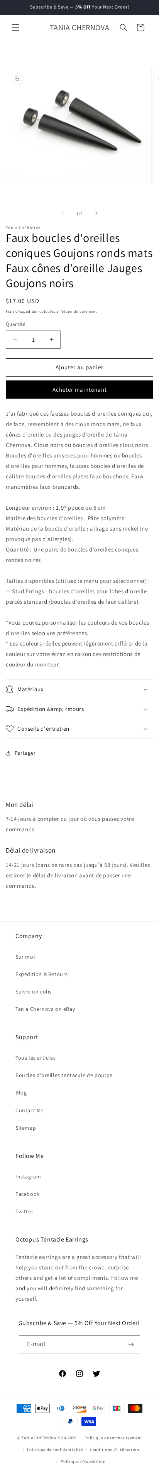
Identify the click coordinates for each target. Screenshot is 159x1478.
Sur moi (25, 956)
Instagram (28, 1176)
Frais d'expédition (22, 311)
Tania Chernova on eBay (45, 1008)
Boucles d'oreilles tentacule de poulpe (64, 1075)
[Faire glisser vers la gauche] (62, 213)
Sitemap (25, 1127)
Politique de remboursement (113, 1437)
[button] (15, 27)
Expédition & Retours (41, 974)
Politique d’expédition (83, 1461)
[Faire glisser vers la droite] (96, 213)
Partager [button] (25, 752)
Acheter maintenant (79, 389)
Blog (21, 1092)
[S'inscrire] (131, 1344)
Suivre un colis (33, 991)
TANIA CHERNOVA (38, 1437)
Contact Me (29, 1110)
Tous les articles (35, 1057)
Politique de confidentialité (55, 1449)
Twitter (24, 1211)
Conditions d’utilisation (114, 1449)
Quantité (15, 324)
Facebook (27, 1193)
